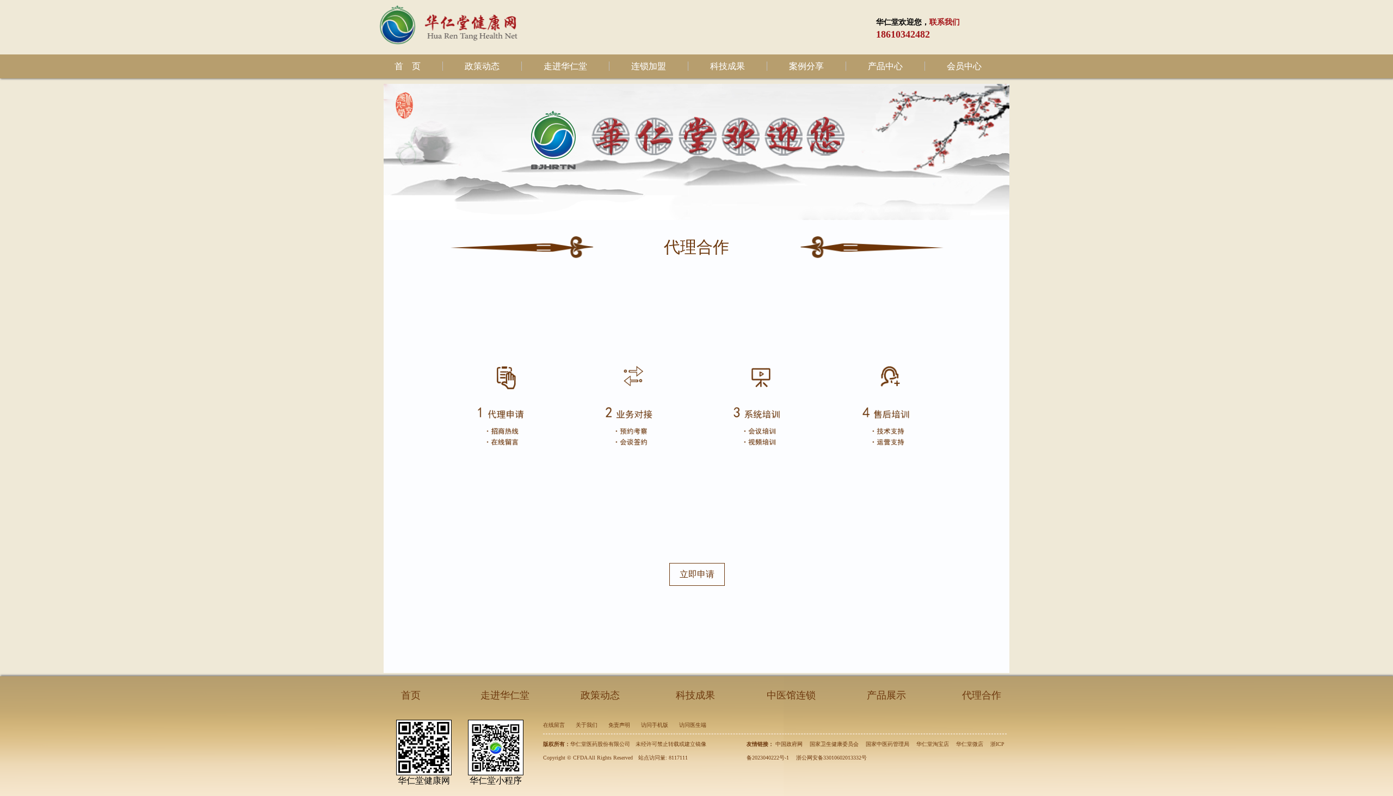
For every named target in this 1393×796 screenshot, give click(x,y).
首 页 (408, 66)
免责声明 (619, 725)
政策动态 (482, 66)
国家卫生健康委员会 (834, 744)
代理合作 (981, 695)
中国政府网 (789, 744)
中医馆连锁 (791, 695)
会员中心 (964, 66)
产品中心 (885, 66)
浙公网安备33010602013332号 (831, 758)
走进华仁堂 (565, 66)
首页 (411, 695)
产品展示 (886, 695)
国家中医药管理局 (887, 744)
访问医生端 (692, 725)
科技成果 (727, 66)
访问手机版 (654, 725)
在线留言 (554, 725)
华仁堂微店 (969, 744)
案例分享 (806, 66)
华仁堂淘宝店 (932, 744)
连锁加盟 (648, 66)
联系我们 (944, 22)
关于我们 (586, 725)
